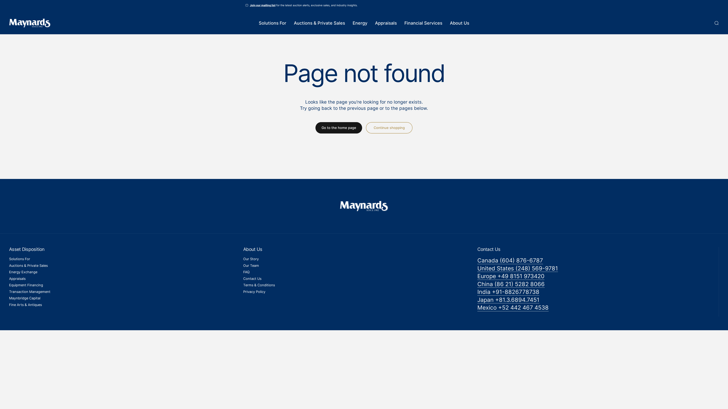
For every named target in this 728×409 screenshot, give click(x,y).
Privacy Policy (254, 292)
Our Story (251, 259)
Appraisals (17, 279)
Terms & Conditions (259, 285)
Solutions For (19, 259)
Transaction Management (29, 292)
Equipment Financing (26, 285)
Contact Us (252, 279)
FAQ (246, 272)
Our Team (251, 266)
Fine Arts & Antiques (25, 305)
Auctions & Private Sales (28, 266)
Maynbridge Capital (24, 298)
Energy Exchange (23, 272)
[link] (510, 260)
